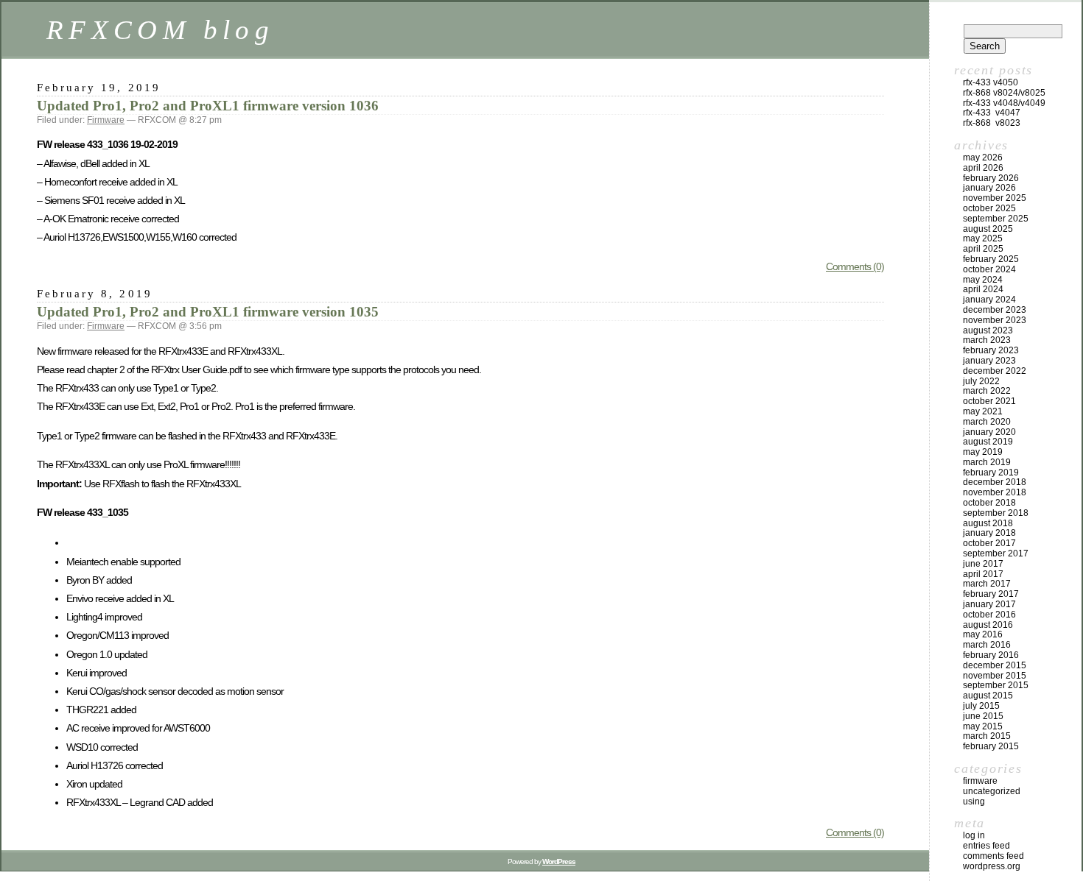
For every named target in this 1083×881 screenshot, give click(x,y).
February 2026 (991, 178)
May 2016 (983, 634)
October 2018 (989, 503)
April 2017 (983, 574)
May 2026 (983, 157)
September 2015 (995, 685)
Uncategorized (991, 791)
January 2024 (989, 299)
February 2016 (991, 655)
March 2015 (987, 736)
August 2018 (988, 523)
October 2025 (989, 208)
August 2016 (988, 625)
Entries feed (986, 846)
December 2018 (994, 482)
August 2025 (988, 229)
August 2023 (988, 330)
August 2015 (988, 695)
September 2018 (995, 513)
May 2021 (983, 411)
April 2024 (983, 289)
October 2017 (989, 543)
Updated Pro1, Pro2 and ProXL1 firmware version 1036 (208, 105)
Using (974, 801)
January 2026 (989, 188)
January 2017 (989, 604)
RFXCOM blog (160, 30)
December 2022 (994, 371)
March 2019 (987, 462)
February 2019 (991, 472)
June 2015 (983, 716)
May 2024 (983, 280)
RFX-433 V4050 (990, 82)
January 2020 (989, 432)
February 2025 (991, 259)
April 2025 (983, 249)
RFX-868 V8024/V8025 (1004, 93)
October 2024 (989, 269)
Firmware (106, 120)
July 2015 (981, 706)
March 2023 (987, 340)
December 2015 (994, 665)
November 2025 (994, 198)
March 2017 (987, 584)
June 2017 (983, 564)
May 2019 (983, 452)
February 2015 (991, 746)
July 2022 (981, 381)
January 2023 (989, 360)
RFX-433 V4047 (991, 112)
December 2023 (994, 310)
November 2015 (994, 676)
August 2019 (988, 441)
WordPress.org (991, 866)
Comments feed (993, 856)
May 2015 (983, 726)
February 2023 (991, 350)
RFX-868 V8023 (991, 123)
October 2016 (989, 614)
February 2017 (991, 594)
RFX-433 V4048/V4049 (1004, 103)
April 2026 (983, 168)
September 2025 (995, 218)
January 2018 (989, 533)
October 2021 (989, 401)
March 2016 (987, 645)
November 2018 (994, 492)
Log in (974, 835)
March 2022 (987, 391)
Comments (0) (855, 266)
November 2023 (994, 320)
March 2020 (987, 422)
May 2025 (983, 238)
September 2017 (995, 553)
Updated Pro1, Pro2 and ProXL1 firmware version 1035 (208, 311)
